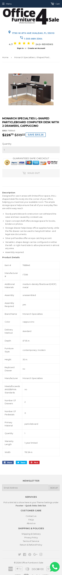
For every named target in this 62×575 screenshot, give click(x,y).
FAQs (31, 519)
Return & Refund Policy (31, 545)
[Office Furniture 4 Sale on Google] (35, 555)
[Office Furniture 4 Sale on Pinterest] (29, 555)
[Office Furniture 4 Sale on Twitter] (19, 555)
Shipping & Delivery (31, 534)
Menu (9, 4)
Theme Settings (44, 502)
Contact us (31, 516)
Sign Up (54, 488)
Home (5, 57)
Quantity (6, 144)
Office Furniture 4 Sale (32, 562)
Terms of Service (31, 541)
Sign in (20, 48)
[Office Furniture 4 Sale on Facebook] (24, 555)
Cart (57, 4)
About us (31, 523)
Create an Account (36, 48)
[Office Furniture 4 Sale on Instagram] (40, 555)
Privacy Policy (31, 537)
